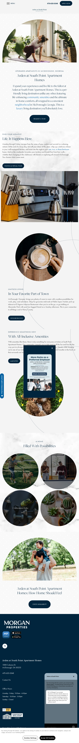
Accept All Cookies (47, 738)
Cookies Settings (30, 738)
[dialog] (40, 371)
